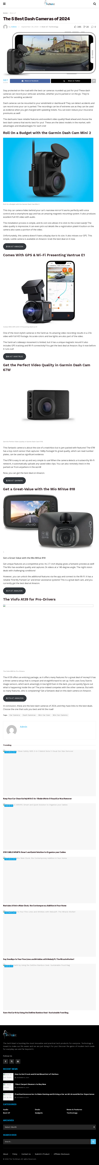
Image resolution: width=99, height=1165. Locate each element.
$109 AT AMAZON (14, 246)
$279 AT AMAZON (14, 698)
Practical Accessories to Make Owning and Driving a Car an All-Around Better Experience (54, 1094)
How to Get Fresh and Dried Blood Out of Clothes (37, 1074)
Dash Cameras (29, 715)
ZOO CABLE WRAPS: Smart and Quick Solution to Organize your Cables (34, 852)
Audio (5, 1109)
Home (5, 13)
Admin (14, 27)
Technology (53, 27)
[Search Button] (93, 1141)
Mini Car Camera (60, 715)
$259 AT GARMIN (14, 480)
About (5, 1154)
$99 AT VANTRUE (14, 356)
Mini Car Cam (44, 715)
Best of (13, 13)
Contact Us (26, 1154)
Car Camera (15, 715)
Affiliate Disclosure (61, 1154)
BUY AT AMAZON (14, 591)
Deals (37, 1109)
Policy (14, 1154)
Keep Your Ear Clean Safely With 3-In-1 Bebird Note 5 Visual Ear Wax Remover (37, 799)
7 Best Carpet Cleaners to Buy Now (30, 1084)
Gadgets (9, 806)
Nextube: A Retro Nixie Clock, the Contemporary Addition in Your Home (34, 906)
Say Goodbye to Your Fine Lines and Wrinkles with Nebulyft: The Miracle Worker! (38, 959)
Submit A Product (42, 1154)
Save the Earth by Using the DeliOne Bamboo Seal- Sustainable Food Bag (35, 1013)
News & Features (74, 1109)
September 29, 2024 (29, 27)
